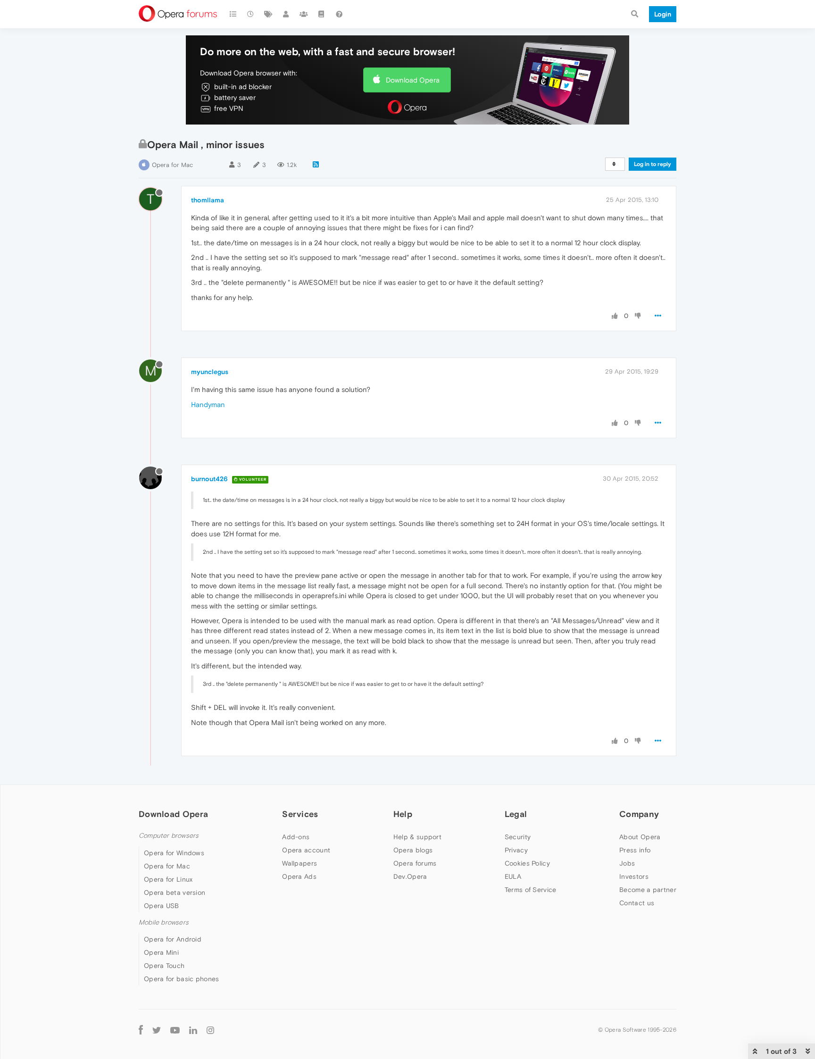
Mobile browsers (164, 922)
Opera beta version (174, 892)
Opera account (306, 850)
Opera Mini (161, 952)
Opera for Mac (172, 164)
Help (402, 814)
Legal (516, 814)
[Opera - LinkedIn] (193, 1029)
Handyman (208, 404)
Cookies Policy (527, 863)
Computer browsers (169, 836)
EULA (513, 876)
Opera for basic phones (181, 979)
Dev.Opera (410, 876)
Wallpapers (299, 863)
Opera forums (415, 863)
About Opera (639, 837)
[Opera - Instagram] (210, 1029)
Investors (634, 876)
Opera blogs (412, 850)
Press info (634, 850)
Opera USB (161, 905)
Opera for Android (172, 939)
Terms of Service (531, 889)
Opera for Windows (174, 853)
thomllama (207, 200)
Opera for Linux (168, 879)
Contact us (636, 903)
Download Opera (413, 80)
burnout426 (209, 479)
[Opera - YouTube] (175, 1029)
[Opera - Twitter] (157, 1029)
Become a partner (647, 889)
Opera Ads (299, 876)
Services (300, 814)
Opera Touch (164, 965)
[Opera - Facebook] (141, 1029)
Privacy (516, 850)
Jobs (627, 863)
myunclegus (209, 371)
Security (518, 837)
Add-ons (295, 837)
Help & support (417, 837)
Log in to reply (652, 164)
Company (639, 814)
